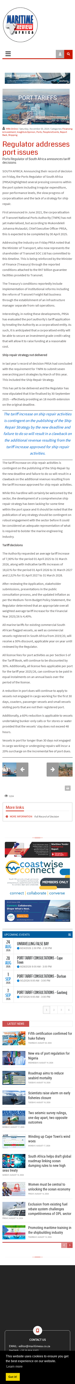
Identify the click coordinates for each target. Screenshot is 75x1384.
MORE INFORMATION (21, 816)
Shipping (12, 134)
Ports (39, 131)
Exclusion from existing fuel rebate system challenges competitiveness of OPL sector (49, 1209)
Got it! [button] (12, 1376)
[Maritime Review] (37, 25)
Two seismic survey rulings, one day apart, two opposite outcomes (47, 1117)
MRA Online (12, 128)
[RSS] (69, 934)
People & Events (51, 131)
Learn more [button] (14, 1366)
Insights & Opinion (26, 131)
